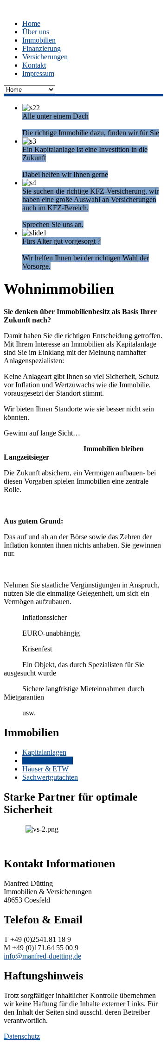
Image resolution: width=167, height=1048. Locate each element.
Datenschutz (22, 1036)
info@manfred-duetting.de (42, 956)
